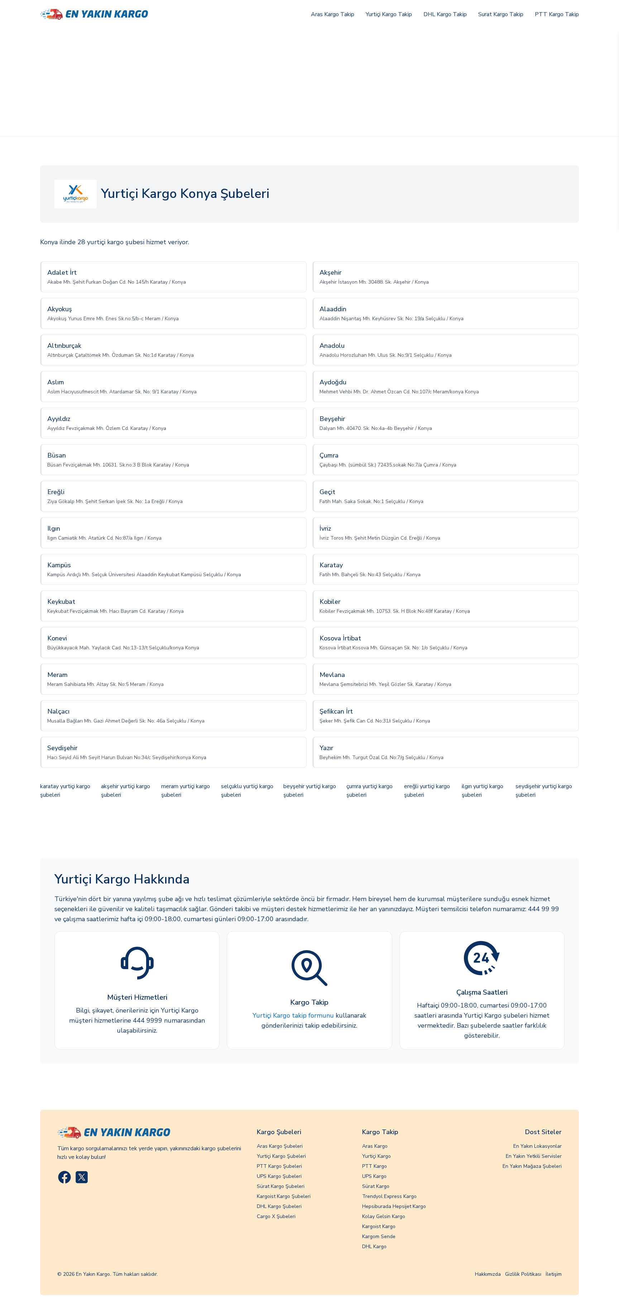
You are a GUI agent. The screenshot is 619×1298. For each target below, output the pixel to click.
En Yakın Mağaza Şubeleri (532, 1166)
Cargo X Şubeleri (276, 1216)
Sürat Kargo (375, 1186)
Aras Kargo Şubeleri (280, 1146)
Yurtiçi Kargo (376, 1156)
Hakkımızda (488, 1274)
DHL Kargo (374, 1246)
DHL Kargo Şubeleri (279, 1206)
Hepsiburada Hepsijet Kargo (394, 1206)
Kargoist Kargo (378, 1226)
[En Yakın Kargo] (94, 14)
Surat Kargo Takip (500, 14)
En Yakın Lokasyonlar (537, 1146)
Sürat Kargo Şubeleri (280, 1186)
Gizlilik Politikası (523, 1274)
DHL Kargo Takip (445, 14)
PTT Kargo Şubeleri (279, 1166)
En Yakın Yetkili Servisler (534, 1156)
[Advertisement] (309, 82)
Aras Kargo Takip (332, 14)
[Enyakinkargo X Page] (82, 1177)
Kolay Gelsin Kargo (383, 1216)
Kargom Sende (378, 1236)
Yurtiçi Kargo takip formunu (293, 1015)
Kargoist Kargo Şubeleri (284, 1196)
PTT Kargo (374, 1166)
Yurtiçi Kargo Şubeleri (281, 1156)
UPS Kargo (374, 1176)
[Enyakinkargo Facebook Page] (64, 1177)
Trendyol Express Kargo (389, 1196)
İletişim (554, 1274)
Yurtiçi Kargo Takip (389, 14)
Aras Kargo (375, 1146)
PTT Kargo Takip (557, 14)
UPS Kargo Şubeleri (279, 1176)
